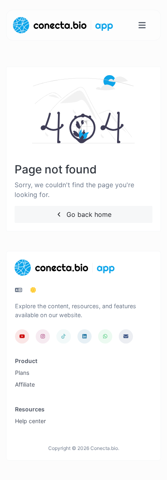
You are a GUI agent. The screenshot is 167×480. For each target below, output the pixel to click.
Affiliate (25, 384)
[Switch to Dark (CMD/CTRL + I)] (33, 290)
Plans (22, 372)
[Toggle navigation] (142, 25)
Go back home (87, 214)
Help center (30, 420)
